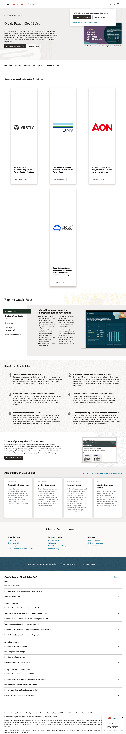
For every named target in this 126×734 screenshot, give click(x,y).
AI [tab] (34, 65)
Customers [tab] (8, 65)
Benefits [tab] (27, 65)
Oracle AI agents (13, 546)
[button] (8, 4)
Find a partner (52, 543)
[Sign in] (114, 4)
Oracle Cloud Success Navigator (58, 546)
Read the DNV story (59, 179)
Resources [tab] (50, 65)
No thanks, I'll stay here (101, 17)
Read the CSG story (59, 282)
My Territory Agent (46, 485)
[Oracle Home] (17, 4)
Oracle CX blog (13, 540)
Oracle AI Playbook (54, 540)
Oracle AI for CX (13, 543)
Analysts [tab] (41, 65)
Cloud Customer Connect (95, 540)
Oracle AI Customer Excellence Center (20, 549)
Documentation (92, 546)
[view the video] (103, 33)
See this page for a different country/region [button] (85, 22)
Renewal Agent (74, 485)
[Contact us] (118, 4)
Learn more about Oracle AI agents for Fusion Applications (102, 473)
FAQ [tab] (58, 65)
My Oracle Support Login (95, 543)
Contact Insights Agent (18, 485)
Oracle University (53, 549)
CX (19, 15)
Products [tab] (18, 65)
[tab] (17, 311)
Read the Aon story (98, 179)
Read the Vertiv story (21, 179)
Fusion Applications (10, 15)
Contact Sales (90, 564)
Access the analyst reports (13, 457)
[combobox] (63, 4)
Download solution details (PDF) (15, 46)
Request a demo (34, 46)
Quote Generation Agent (105, 486)
